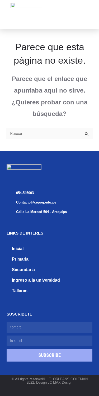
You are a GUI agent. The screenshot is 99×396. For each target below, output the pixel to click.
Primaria (20, 259)
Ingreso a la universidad (36, 280)
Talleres (19, 290)
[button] (72, 12)
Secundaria (23, 269)
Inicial (17, 248)
